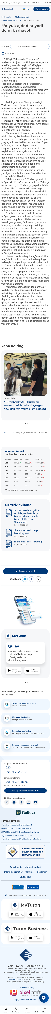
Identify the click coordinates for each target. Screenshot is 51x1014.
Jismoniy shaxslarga (11, 2)
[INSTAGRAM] (28, 802)
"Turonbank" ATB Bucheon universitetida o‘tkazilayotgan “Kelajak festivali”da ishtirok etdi (25, 406)
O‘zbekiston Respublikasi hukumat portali (16, 825)
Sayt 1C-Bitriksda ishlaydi (25, 987)
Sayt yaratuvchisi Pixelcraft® (25, 999)
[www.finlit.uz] (25, 812)
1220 (7, 767)
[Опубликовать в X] (38, 579)
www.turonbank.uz (15, 979)
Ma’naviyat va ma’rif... (9, 20)
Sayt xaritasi (25, 876)
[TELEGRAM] (6, 802)
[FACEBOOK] (21, 802)
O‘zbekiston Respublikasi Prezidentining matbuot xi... (21, 839)
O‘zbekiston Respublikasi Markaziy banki (16, 828)
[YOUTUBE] (35, 802)
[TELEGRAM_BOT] (14, 802)
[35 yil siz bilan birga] (11, 9)
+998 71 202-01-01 (16, 772)
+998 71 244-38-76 (16, 782)
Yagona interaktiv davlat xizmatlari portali (16, 835)
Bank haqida (16, 867)
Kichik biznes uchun (32, 2)
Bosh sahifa (6, 17)
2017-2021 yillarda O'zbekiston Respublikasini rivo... (20, 832)
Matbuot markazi (22, 17)
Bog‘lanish (42, 871)
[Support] (44, 998)
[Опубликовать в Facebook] (31, 579)
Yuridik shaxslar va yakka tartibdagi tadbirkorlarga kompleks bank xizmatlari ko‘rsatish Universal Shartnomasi (26, 516)
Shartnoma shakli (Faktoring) (28, 541)
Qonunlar (29, 871)
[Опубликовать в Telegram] (25, 579)
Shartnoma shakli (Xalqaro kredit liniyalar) (27, 532)
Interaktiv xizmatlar (13, 871)
